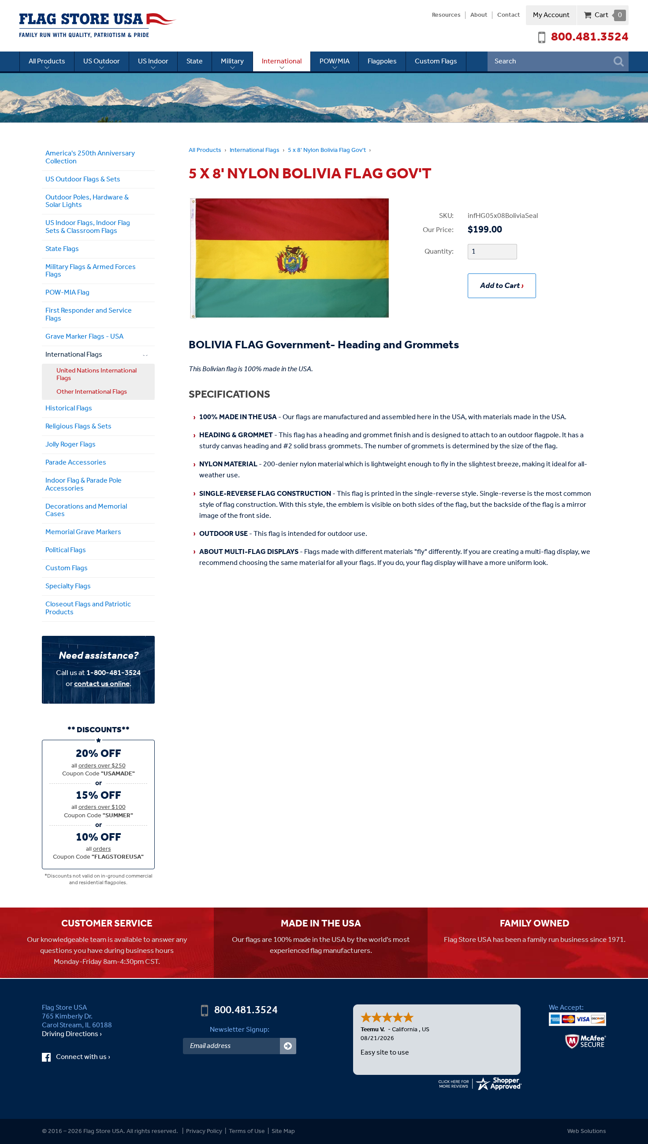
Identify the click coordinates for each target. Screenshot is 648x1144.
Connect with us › (91, 1057)
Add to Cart (500, 285)
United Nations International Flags (96, 374)
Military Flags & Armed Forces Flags (90, 271)
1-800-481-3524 (113, 673)
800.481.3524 (590, 37)
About (479, 15)
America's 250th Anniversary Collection (90, 157)
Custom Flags (436, 61)
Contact (508, 15)
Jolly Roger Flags (70, 444)
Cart (608, 15)
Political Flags (65, 550)
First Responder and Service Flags (88, 314)
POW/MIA (335, 61)
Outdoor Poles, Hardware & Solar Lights (87, 201)
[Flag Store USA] (98, 25)
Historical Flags (68, 408)
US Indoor (153, 61)
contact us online (102, 684)
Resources (446, 15)
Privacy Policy (204, 1131)
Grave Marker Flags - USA (84, 336)
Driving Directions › (72, 1034)
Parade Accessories (75, 462)
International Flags (254, 150)
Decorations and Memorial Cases (86, 510)
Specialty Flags (68, 586)
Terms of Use (247, 1131)
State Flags (62, 249)
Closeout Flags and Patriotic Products (88, 608)
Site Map (283, 1131)
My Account (551, 15)
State (194, 61)
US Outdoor (101, 61)
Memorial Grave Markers (83, 532)
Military (232, 61)
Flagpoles (382, 61)
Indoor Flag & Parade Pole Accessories (83, 484)
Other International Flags (91, 392)
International (282, 61)
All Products (47, 61)
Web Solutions (586, 1131)
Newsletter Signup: (239, 1030)
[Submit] (288, 1046)
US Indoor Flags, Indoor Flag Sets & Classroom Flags (87, 227)
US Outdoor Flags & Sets (82, 179)
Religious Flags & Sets (78, 426)
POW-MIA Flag (67, 292)
